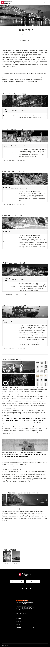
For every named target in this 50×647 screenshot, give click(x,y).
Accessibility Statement (22, 641)
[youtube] (30, 588)
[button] (21, 634)
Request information (33, 581)
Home (21, 40)
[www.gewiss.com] (25, 600)
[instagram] (22, 588)
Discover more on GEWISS (21, 613)
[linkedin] (26, 588)
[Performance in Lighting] (13, 2)
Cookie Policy (15, 641)
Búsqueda (44, 2)
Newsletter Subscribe (17, 581)
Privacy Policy (10, 641)
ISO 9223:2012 (27, 40)
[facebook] (19, 588)
